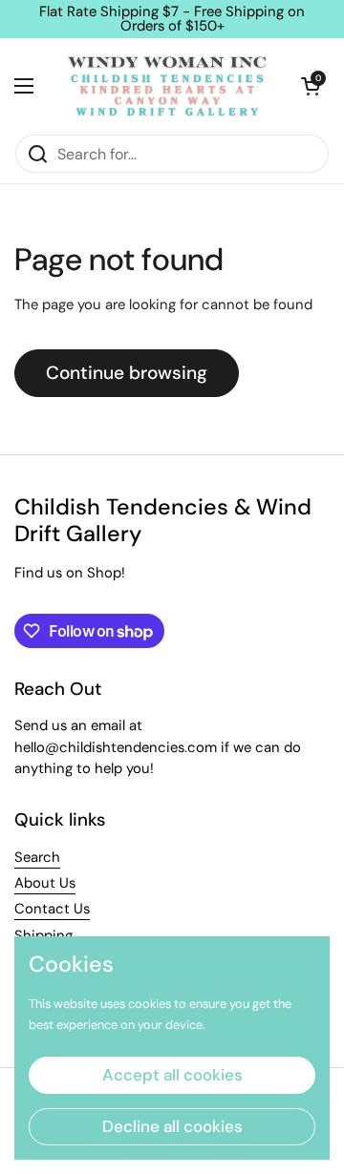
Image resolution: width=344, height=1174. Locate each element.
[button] (310, 86)
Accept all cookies (172, 1074)
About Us (44, 882)
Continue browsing (126, 373)
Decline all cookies (172, 1126)
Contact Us (52, 908)
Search (37, 857)
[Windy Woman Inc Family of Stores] (167, 86)
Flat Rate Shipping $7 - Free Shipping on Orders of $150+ (172, 19)
